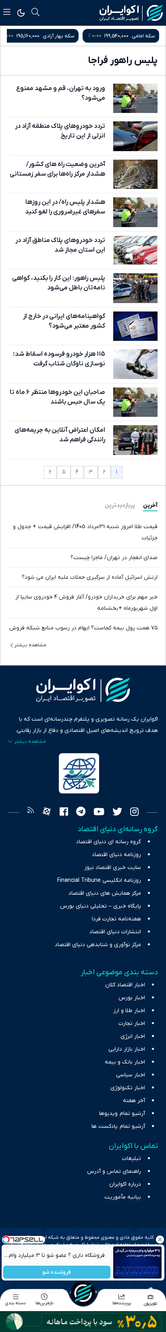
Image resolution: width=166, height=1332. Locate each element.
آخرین (150, 505)
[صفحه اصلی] (83, 1293)
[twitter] (117, 812)
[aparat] (47, 812)
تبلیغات (131, 1158)
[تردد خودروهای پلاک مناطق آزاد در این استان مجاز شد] (135, 250)
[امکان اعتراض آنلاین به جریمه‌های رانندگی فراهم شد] (135, 440)
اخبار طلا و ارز (129, 1010)
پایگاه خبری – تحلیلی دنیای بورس (100, 906)
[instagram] (134, 812)
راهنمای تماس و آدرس (114, 1171)
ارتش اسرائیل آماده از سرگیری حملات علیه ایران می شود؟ (90, 577)
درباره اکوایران (125, 1184)
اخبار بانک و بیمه (125, 1062)
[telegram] (80, 812)
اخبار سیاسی (130, 1075)
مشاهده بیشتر (30, 645)
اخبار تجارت (131, 1023)
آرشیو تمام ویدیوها (122, 1113)
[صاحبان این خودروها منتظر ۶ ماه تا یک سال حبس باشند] (135, 402)
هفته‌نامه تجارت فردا (116, 919)
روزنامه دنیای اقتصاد (116, 855)
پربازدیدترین (120, 505)
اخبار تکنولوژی (127, 1088)
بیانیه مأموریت (122, 1197)
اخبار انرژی (132, 1036)
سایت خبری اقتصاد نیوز (112, 867)
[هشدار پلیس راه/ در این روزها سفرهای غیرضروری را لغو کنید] (135, 212)
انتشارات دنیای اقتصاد (115, 932)
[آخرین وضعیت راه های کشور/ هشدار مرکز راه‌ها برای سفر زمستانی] (135, 174)
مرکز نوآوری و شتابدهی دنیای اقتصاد (98, 945)
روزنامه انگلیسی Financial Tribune (99, 880)
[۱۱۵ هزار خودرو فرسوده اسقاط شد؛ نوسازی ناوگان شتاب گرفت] (135, 364)
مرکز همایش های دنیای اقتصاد (104, 893)
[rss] (30, 812)
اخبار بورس (131, 998)
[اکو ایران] (131, 13)
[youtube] (98, 812)
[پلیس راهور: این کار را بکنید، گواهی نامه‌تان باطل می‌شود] (135, 288)
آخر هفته (134, 1101)
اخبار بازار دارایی (126, 1049)
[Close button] (160, 1240)
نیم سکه (57, 36)
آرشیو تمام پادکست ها (118, 1126)
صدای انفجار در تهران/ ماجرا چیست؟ (114, 557)
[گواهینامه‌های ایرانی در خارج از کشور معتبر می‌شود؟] (135, 326)
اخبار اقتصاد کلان (125, 985)
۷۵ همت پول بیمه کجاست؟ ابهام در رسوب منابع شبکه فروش (83, 628)
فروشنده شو (57, 1272)
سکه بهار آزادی (139, 36)
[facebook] (64, 812)
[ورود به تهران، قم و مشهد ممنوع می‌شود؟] (135, 98)
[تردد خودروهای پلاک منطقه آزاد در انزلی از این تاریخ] (135, 136)
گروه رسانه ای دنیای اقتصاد (108, 842)
